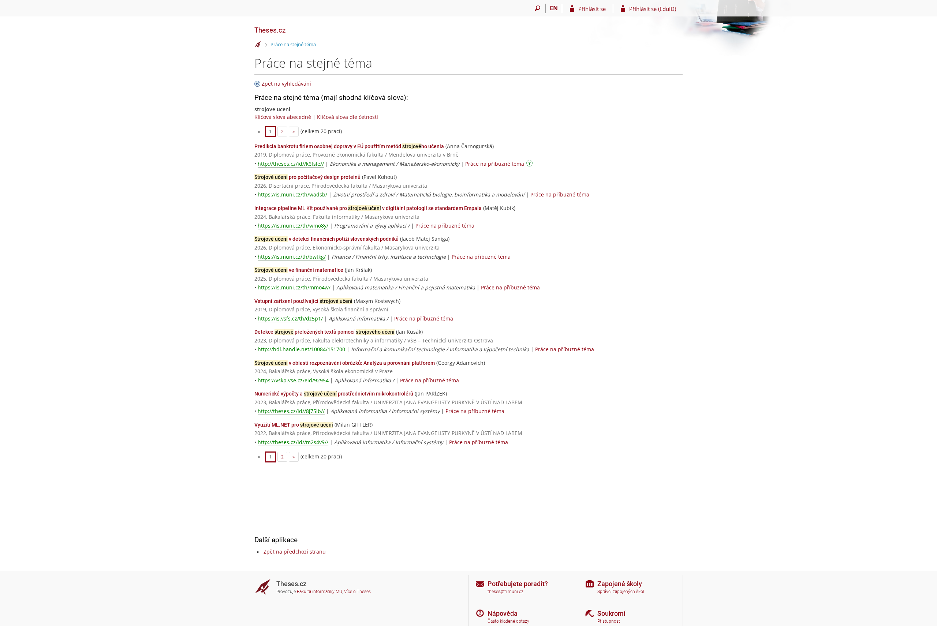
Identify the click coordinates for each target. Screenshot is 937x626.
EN (554, 8)
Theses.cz (269, 30)
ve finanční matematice (298, 270)
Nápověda (503, 613)
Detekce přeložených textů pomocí (324, 332)
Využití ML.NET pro (293, 425)
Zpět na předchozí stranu (295, 551)
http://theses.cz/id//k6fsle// (291, 163)
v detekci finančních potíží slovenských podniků (326, 239)
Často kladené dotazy (508, 621)
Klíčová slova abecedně (282, 116)
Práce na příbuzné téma (494, 163)
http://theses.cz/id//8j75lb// (291, 411)
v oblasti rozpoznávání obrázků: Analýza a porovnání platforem (344, 363)
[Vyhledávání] (537, 8)
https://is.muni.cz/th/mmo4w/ (294, 287)
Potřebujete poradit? (518, 584)
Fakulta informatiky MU (319, 591)
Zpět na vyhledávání (286, 83)
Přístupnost (608, 621)
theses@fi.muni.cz (505, 591)
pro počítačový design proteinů (307, 177)
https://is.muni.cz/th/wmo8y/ (293, 225)
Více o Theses (357, 591)
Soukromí (611, 613)
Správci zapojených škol (620, 591)
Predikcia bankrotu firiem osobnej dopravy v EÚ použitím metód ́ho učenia (349, 146)
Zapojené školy (619, 584)
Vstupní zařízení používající (303, 301)
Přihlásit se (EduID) (652, 8)
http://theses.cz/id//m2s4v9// (293, 442)
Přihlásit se (592, 8)
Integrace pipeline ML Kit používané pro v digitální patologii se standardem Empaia (368, 208)
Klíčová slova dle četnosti (347, 116)
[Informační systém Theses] (258, 44)
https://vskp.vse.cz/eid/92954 (293, 380)
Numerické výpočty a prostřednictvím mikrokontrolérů (333, 394)
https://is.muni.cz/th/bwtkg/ (292, 256)
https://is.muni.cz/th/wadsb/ (292, 194)
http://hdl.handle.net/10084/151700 (301, 349)
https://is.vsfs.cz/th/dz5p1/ (290, 318)
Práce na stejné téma (293, 44)
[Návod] (530, 164)
